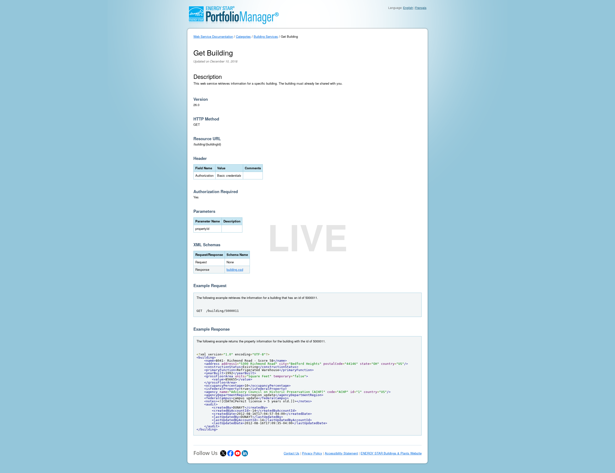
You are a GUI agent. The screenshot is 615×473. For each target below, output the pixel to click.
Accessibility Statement (341, 453)
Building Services (266, 36)
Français (420, 8)
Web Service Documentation (213, 36)
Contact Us (291, 453)
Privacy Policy (312, 453)
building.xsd (235, 269)
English (408, 8)
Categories (243, 36)
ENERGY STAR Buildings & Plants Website (391, 453)
